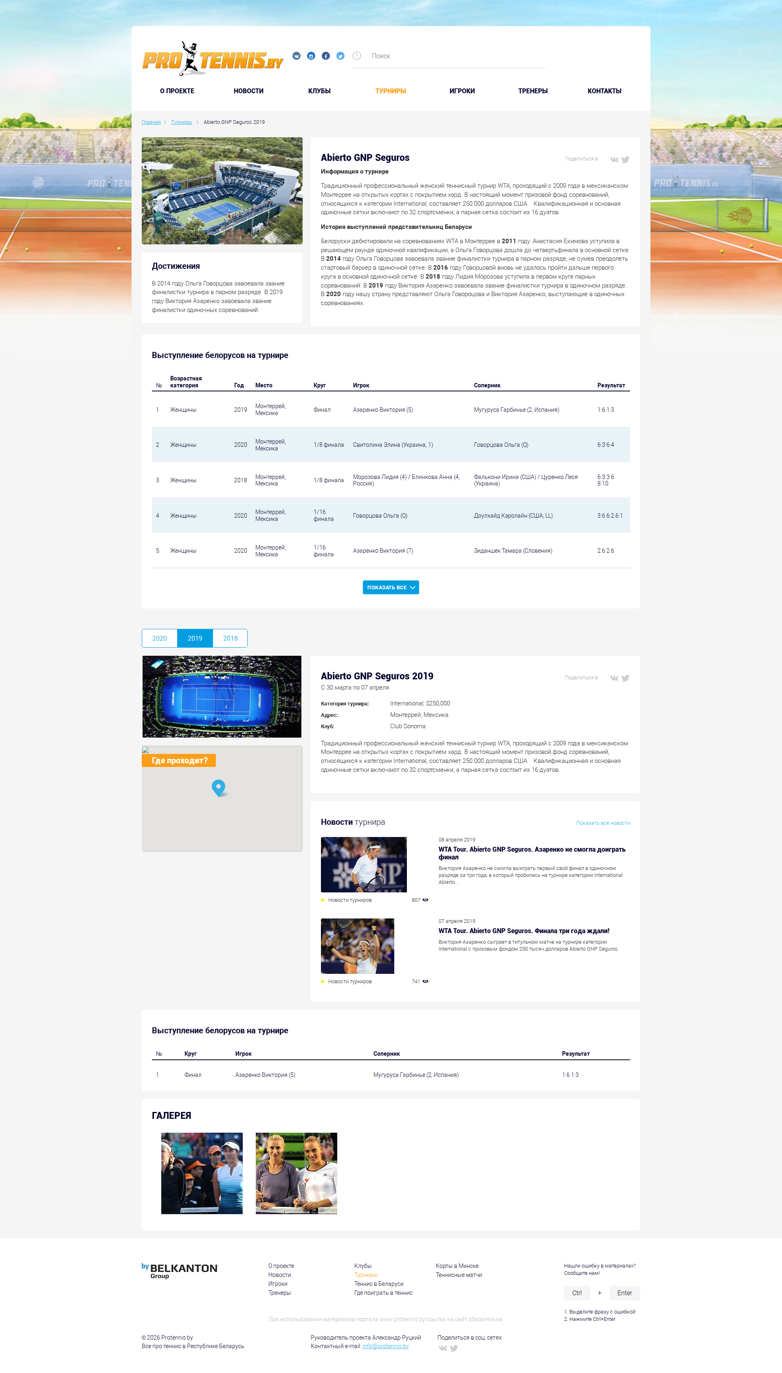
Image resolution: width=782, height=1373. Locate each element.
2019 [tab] (195, 638)
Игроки (462, 91)
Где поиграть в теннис (383, 1293)
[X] (625, 159)
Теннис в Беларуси (379, 1284)
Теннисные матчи (459, 1275)
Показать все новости (603, 823)
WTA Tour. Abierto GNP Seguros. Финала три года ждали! (524, 931)
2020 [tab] (159, 638)
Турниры (391, 91)
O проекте (177, 91)
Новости (249, 91)
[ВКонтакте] (614, 159)
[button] (222, 789)
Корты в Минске (457, 1266)
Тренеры (533, 91)
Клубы (319, 91)
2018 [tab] (230, 638)
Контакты (605, 91)
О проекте (281, 1266)
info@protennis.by (385, 1346)
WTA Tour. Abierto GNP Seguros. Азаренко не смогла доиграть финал (532, 853)
